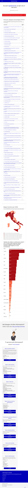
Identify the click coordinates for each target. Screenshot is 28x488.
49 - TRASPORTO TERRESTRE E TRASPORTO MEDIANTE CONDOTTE (11, 113)
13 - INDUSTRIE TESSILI (6, 46)
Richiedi (10, 394)
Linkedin (25, 487)
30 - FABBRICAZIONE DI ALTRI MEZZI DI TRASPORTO (10, 83)
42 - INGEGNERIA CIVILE (6, 102)
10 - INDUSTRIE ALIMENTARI (7, 41)
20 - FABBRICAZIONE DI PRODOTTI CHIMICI (9, 61)
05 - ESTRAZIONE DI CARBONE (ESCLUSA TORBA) (9, 32)
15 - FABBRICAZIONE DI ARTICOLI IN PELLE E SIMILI (9, 50)
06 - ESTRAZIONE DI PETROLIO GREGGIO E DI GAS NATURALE (11, 34)
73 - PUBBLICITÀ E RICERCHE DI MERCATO (8, 154)
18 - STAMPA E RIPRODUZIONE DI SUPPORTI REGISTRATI (10, 57)
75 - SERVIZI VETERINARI (6, 157)
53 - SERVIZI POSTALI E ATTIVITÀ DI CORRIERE (9, 120)
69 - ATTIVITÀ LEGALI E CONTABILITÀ (8, 146)
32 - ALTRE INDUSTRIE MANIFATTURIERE (8, 86)
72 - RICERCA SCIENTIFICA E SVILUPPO (8, 152)
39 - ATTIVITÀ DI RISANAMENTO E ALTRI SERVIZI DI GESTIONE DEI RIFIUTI (12, 99)
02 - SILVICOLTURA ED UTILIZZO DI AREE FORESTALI (10, 29)
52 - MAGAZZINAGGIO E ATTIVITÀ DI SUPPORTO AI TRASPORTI (11, 118)
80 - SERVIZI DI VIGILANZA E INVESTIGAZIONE (9, 165)
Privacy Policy (4, 475)
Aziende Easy (14, 1)
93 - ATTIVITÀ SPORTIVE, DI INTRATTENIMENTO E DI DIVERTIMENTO (11, 187)
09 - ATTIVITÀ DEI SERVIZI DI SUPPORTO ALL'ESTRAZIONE (10, 39)
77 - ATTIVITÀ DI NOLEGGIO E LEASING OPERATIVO (9, 159)
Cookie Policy (4, 476)
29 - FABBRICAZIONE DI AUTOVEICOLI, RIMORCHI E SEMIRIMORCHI (11, 81)
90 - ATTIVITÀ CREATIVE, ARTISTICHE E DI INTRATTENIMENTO (11, 180)
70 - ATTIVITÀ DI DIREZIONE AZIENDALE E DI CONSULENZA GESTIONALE (12, 148)
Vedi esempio (10, 396)
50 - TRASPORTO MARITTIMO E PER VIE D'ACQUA (9, 115)
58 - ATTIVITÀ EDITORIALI (7, 125)
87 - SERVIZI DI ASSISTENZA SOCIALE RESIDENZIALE (10, 177)
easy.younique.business (18, 326)
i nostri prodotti (15, 344)
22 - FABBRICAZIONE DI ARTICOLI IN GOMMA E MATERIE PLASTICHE (11, 65)
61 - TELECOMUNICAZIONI (7, 131)
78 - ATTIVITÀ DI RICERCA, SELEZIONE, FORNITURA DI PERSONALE (11, 161)
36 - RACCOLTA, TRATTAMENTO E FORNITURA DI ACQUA (10, 93)
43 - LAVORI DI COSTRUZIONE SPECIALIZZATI (9, 104)
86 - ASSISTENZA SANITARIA (7, 175)
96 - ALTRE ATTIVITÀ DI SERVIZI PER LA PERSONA (9, 193)
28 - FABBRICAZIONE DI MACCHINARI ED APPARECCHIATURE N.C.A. (11, 79)
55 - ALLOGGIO (5, 122)
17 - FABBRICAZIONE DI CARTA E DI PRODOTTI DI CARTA (10, 55)
